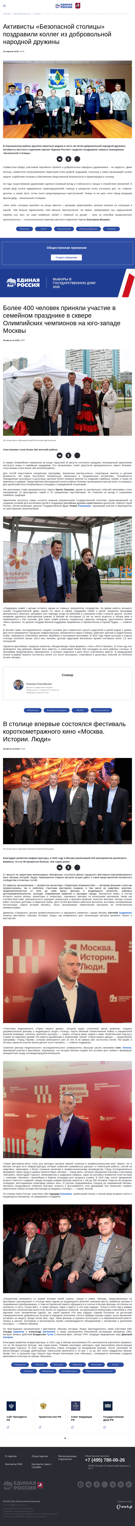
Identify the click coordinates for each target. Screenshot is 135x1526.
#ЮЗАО (80, 710)
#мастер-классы (101, 710)
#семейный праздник (56, 710)
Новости (37, 14)
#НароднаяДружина (88, 229)
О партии (11, 1456)
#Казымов (58, 1365)
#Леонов (39, 1365)
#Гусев (115, 1365)
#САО (43, 229)
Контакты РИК (13, 1464)
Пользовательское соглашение (18, 1508)
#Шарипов (77, 1365)
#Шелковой (96, 1365)
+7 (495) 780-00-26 (105, 1460)
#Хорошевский (64, 229)
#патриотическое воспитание (99, 1371)
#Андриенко (20, 1365)
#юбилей (111, 229)
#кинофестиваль (69, 1371)
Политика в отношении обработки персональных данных (30, 1514)
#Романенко (32, 710)
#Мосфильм (47, 1371)
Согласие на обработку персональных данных (25, 1516)
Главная (6, 14)
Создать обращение (66, 257)
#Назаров (28, 1371)
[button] (65, 1438)
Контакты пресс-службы (42, 1466)
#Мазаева (24, 229)
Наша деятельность (21, 14)
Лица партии (40, 1456)
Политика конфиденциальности (18, 1511)
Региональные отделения (67, 1458)
